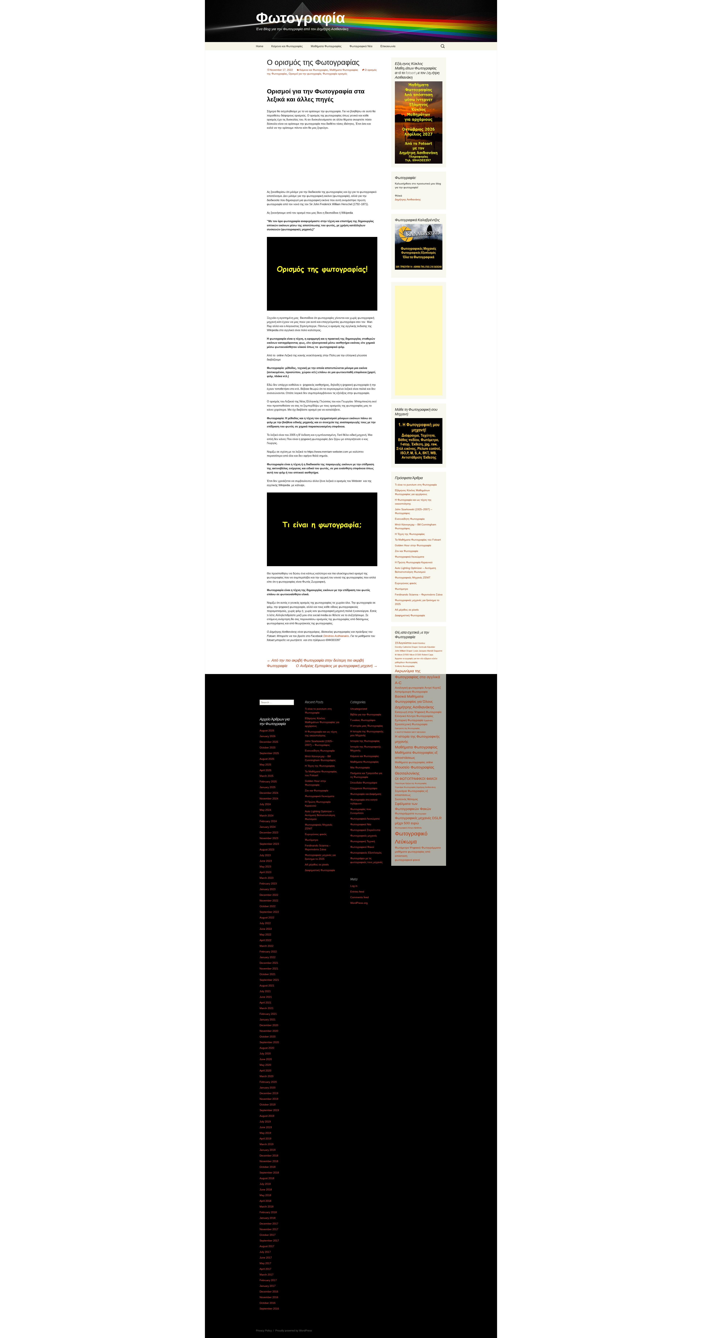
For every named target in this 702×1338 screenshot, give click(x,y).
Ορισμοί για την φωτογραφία (305, 73)
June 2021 (266, 996)
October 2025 (267, 747)
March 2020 (266, 1076)
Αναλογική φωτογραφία (409, 687)
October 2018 (267, 1166)
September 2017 (269, 1240)
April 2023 (265, 872)
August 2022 (267, 917)
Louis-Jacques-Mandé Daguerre (427, 651)
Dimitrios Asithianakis (336, 635)
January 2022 (267, 957)
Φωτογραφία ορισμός (335, 73)
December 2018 (269, 1155)
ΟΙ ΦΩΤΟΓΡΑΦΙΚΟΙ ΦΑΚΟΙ (416, 779)
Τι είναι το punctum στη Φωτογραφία (416, 484)
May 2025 (265, 764)
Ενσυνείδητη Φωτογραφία (409, 518)
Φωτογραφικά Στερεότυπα (365, 830)
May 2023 (265, 866)
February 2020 (268, 1081)
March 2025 (266, 775)
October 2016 (267, 1302)
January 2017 (267, 1285)
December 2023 (269, 832)
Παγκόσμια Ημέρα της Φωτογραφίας (411, 783)
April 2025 (265, 770)
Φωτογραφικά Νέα (361, 46)
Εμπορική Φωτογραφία (409, 720)
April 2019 (265, 1138)
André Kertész (418, 643)
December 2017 (269, 1223)
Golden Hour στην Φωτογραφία (413, 545)
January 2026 (267, 736)
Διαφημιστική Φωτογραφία (410, 615)
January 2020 (267, 1087)
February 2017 (268, 1280)
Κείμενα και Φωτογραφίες (287, 46)
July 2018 (265, 1183)
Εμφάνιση (428, 720)
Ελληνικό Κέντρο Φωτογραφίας (414, 716)
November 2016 (269, 1297)
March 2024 (266, 815)
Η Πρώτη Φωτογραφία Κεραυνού (414, 562)
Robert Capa (427, 655)
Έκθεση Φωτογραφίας (405, 666)
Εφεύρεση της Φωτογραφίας (407, 728)
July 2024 (265, 804)
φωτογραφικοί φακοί (407, 859)
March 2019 (266, 1144)
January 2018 (267, 1217)
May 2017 (265, 1263)
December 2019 (269, 1093)
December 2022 (269, 894)
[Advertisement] (322, 160)
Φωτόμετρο (401, 588)
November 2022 (269, 900)
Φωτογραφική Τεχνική (362, 841)
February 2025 (268, 781)
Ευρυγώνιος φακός (406, 583)
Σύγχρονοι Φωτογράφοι (363, 788)
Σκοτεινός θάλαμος (406, 799)
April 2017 (265, 1268)
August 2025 (267, 758)
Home (259, 46)
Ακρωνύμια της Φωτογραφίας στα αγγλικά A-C (417, 677)
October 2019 (267, 1104)
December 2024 (269, 792)
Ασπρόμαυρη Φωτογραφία (411, 691)
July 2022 (265, 923)
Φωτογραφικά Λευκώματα (409, 556)
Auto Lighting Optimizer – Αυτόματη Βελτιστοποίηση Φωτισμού (320, 815)
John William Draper (404, 651)
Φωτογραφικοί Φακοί (362, 847)
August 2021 (267, 985)
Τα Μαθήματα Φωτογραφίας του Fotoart (418, 539)
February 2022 (268, 951)
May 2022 (265, 934)
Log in (353, 885)
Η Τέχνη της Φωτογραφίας (410, 534)
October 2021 (267, 974)
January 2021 (267, 1019)
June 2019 (266, 1127)
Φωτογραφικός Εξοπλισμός (366, 852)
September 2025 (269, 753)
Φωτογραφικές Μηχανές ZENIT (413, 577)
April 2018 (265, 1200)
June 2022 (266, 928)
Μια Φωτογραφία (360, 767)
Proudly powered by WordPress (293, 1330)
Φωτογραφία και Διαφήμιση (365, 793)
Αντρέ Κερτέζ (432, 687)
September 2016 (269, 1308)
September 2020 (269, 1042)
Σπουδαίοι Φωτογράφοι (363, 782)
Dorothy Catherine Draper (406, 647)
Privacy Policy (264, 1330)
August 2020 (267, 1047)
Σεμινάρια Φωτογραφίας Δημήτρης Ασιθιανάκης (415, 787)
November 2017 (269, 1229)
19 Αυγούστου (403, 642)
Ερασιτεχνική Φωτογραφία (411, 724)
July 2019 (265, 1121)
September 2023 (269, 843)
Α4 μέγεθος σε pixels (407, 609)
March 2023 (266, 877)
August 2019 (267, 1115)
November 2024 (269, 798)
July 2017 (265, 1251)
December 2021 (269, 962)
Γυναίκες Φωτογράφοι (362, 720)
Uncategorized (358, 708)
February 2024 (268, 821)
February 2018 (268, 1212)
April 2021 (265, 1002)
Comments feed (359, 897)
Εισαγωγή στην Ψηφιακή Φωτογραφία (418, 712)
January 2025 (267, 787)
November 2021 (269, 968)
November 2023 (269, 838)
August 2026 (267, 730)
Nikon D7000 (403, 655)
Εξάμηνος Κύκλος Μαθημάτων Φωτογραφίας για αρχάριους (322, 722)
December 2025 (269, 741)
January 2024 (267, 826)
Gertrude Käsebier (427, 647)
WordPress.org (359, 902)
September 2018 (269, 1172)
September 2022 (269, 911)
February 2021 (268, 1013)
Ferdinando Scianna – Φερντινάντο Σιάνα (418, 594)
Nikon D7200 (415, 655)
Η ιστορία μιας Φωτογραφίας (366, 725)
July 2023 (265, 855)
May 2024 (265, 809)
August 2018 (267, 1178)
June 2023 (266, 860)
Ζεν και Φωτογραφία (406, 551)
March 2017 (266, 1274)
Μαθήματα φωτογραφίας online (414, 762)
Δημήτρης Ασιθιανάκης (408, 199)
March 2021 (266, 1008)
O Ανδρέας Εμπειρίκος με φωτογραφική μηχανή (336, 666)
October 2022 (267, 906)
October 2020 (267, 1036)
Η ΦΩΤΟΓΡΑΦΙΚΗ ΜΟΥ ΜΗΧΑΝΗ (410, 732)
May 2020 (265, 1064)
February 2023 (268, 883)
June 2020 (266, 1059)
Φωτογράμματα (404, 813)
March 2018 (266, 1206)
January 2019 (267, 1149)
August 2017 (267, 1246)
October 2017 (267, 1234)
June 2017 (266, 1257)
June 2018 (266, 1189)
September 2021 (269, 979)
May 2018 (265, 1195)
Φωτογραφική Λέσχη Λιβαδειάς (408, 828)
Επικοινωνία (387, 46)
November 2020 (269, 1030)
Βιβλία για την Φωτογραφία (365, 714)
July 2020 (265, 1053)
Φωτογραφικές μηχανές (363, 835)
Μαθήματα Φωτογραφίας (326, 46)
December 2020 (269, 1025)
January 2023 (267, 889)
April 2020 (265, 1070)
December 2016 (269, 1291)
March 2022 (266, 945)
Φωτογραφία (420, 814)
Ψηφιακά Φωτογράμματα (425, 847)
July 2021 (265, 991)
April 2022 (265, 940)
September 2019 (269, 1110)
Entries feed (357, 891)
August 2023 (267, 849)
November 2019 (269, 1098)
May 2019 (265, 1132)
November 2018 (269, 1161)
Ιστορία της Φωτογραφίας (365, 740)
